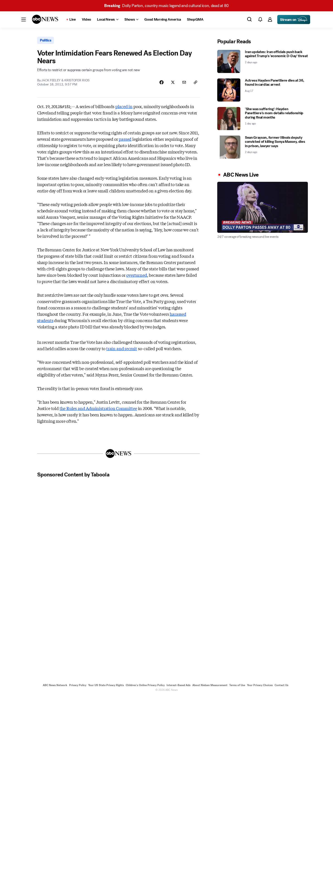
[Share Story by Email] (184, 82)
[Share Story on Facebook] (161, 82)
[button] (23, 19)
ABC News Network (55, 685)
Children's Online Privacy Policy (145, 685)
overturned (136, 275)
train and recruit (121, 348)
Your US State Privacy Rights (106, 685)
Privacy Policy (77, 685)
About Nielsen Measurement (209, 685)
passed (125, 139)
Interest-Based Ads (178, 685)
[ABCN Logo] (45, 19)
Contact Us (281, 685)
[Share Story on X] (173, 82)
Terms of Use (237, 685)
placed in (124, 106)
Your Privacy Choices (260, 685)
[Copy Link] (195, 82)
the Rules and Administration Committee (98, 408)
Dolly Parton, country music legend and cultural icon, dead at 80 (166, 5)
